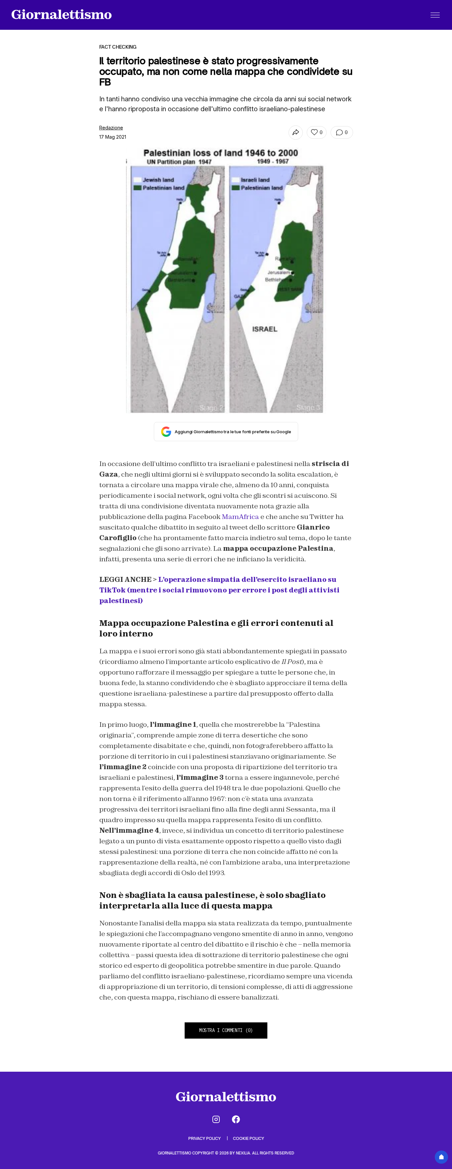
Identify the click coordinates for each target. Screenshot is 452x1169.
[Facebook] (236, 1119)
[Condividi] (296, 132)
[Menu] (435, 15)
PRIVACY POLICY (205, 1138)
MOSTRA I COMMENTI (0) (226, 1030)
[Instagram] (216, 1119)
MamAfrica (240, 516)
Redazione (111, 127)
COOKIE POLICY (248, 1138)
